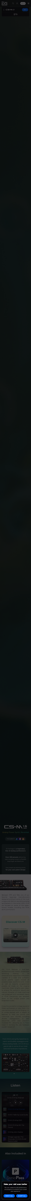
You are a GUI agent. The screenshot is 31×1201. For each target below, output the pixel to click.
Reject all (9, 1196)
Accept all (22, 1196)
